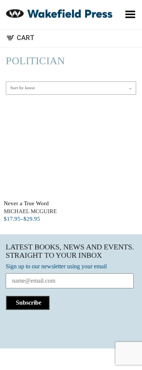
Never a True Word (26, 203)
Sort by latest (22, 87)
